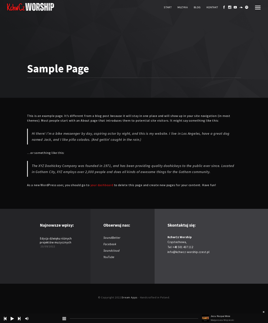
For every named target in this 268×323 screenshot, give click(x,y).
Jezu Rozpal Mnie (220, 316)
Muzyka (183, 7)
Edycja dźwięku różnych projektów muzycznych (56, 240)
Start (168, 7)
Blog (197, 7)
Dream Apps (130, 297)
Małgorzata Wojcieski (222, 320)
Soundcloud (111, 250)
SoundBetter (111, 238)
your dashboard (101, 185)
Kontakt (212, 7)
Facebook (109, 244)
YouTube (109, 257)
